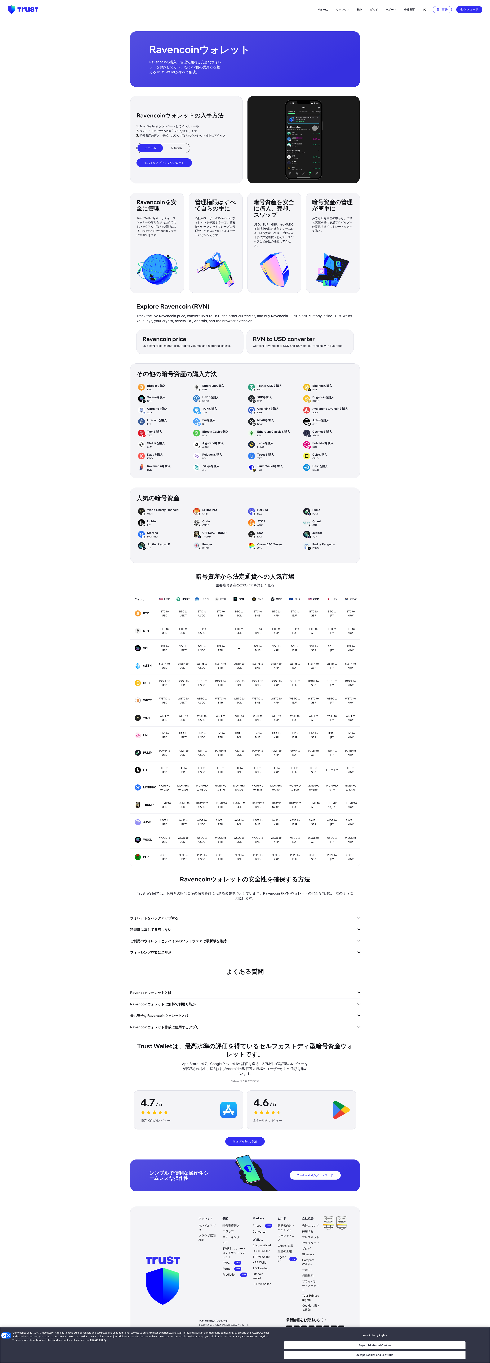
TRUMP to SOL (239, 805)
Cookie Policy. (98, 1340)
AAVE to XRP (276, 822)
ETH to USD (164, 631)
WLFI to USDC (202, 718)
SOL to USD (164, 648)
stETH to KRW (350, 665)
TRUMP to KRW (350, 805)
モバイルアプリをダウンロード (164, 162)
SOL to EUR (295, 648)
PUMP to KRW (350, 752)
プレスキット (310, 1237)
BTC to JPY (332, 613)
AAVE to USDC (202, 822)
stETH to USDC (202, 665)
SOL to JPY (332, 648)
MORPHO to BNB (258, 787)
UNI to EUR (295, 735)
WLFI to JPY (332, 718)
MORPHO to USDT (183, 787)
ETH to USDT (183, 631)
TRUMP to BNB (258, 805)
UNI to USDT (183, 735)
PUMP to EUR (294, 752)
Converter (260, 1231)
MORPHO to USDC (202, 787)
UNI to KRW (350, 735)
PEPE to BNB (257, 857)
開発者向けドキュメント (286, 1228)
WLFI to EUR (295, 718)
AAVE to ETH (220, 822)
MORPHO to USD (165, 787)
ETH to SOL (239, 631)
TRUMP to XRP (276, 805)
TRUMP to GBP (313, 805)
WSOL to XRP (276, 840)
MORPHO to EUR (295, 787)
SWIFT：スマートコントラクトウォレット (234, 1253)
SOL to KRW (350, 648)
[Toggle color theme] (425, 9)
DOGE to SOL (239, 683)
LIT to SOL (239, 770)
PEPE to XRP (276, 857)
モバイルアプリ (207, 1228)
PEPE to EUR (295, 857)
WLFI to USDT (183, 718)
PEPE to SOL (239, 857)
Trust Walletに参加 (245, 1141)
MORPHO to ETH (220, 787)
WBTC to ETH (220, 700)
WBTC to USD (164, 700)
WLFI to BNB (257, 718)
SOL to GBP (313, 648)
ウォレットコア (286, 1238)
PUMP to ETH (220, 752)
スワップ (228, 1231)
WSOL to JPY (332, 840)
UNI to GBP (313, 735)
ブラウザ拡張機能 (207, 1238)
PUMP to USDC (202, 752)
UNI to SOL (239, 735)
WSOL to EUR (294, 840)
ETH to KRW (350, 631)
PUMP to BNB (257, 752)
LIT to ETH (220, 770)
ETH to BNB (258, 631)
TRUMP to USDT (183, 805)
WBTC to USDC (202, 700)
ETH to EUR (295, 631)
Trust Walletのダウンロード (315, 1175)
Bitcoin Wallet (262, 1245)
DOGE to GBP (313, 683)
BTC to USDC (202, 613)
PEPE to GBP (313, 857)
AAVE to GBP (313, 822)
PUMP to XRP (276, 752)
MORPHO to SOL (239, 787)
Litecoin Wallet (258, 1276)
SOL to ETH (220, 648)
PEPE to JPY (332, 857)
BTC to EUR (295, 613)
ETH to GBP (313, 631)
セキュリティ (310, 1243)
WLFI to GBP (313, 718)
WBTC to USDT (183, 700)
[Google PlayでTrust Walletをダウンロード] (341, 1110)
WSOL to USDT (183, 840)
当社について (310, 1225)
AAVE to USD (164, 822)
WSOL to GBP (313, 840)
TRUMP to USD (164, 805)
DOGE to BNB (257, 683)
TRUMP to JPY (331, 805)
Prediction (234, 1274)
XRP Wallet (260, 1262)
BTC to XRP (276, 613)
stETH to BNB (257, 665)
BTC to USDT (183, 613)
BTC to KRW (350, 613)
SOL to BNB (258, 648)
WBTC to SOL (239, 700)
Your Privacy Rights (375, 1335)
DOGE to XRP (276, 683)
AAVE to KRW (350, 822)
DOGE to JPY (332, 683)
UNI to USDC (202, 735)
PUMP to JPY (332, 752)
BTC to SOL (239, 613)
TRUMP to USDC (202, 805)
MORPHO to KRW (350, 787)
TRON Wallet (261, 1257)
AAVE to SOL (239, 822)
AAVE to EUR (295, 822)
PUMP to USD (164, 752)
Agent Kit (286, 1259)
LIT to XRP (276, 770)
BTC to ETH (220, 613)
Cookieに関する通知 (311, 1308)
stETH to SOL (239, 665)
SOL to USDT (183, 648)
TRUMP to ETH (220, 805)
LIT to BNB (257, 770)
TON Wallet (260, 1268)
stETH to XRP (276, 665)
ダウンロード (469, 9)
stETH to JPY (332, 665)
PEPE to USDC (202, 857)
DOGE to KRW (350, 683)
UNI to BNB (258, 735)
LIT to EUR (294, 770)
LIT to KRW (350, 770)
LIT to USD (164, 770)
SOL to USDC (202, 648)
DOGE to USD (164, 683)
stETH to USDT (183, 665)
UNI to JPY (332, 735)
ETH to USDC (202, 631)
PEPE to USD (164, 857)
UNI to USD (164, 735)
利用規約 (308, 1276)
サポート (308, 1270)
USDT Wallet (261, 1251)
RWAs (231, 1262)
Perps (231, 1268)
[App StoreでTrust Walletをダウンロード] (228, 1110)
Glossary (308, 1254)
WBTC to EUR (294, 700)
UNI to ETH (220, 735)
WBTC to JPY (332, 700)
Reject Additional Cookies (375, 1345)
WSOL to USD (164, 840)
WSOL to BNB (257, 840)
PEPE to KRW (350, 857)
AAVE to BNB (257, 822)
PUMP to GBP (313, 752)
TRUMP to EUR (295, 805)
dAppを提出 (285, 1245)
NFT (225, 1243)
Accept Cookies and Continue (375, 1355)
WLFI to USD (164, 718)
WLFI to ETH (220, 718)
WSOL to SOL (239, 840)
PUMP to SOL (239, 752)
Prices (262, 1225)
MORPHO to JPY (332, 787)
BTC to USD (164, 613)
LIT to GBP (313, 770)
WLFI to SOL (239, 718)
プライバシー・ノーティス (310, 1286)
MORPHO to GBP (313, 787)
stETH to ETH (220, 665)
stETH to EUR (295, 665)
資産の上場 (285, 1251)
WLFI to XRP (276, 718)
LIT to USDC (201, 770)
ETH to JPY (332, 631)
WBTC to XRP (276, 700)
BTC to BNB (258, 613)
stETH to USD (164, 665)
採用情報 (308, 1231)
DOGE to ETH (220, 683)
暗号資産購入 (231, 1225)
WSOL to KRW (350, 840)
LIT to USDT (183, 770)
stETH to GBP (313, 665)
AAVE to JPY (332, 822)
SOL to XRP (276, 648)
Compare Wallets (308, 1262)
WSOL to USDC (202, 840)
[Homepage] (23, 9)
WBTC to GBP (313, 700)
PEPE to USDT (183, 857)
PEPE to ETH (220, 857)
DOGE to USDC (202, 683)
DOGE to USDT (183, 683)
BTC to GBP (313, 613)
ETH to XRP (276, 631)
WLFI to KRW (350, 718)
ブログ (306, 1248)
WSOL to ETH (220, 840)
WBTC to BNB (257, 700)
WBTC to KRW (350, 700)
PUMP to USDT (183, 752)
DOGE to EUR (294, 683)
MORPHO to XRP (276, 787)
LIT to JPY (332, 770)
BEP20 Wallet (262, 1284)
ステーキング (231, 1237)
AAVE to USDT (183, 822)
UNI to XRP (276, 735)
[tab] (150, 148)
